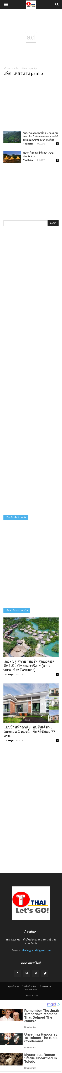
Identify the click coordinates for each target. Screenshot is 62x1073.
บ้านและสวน (45, 986)
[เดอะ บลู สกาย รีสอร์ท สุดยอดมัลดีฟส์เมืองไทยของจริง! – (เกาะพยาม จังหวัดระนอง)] (31, 637)
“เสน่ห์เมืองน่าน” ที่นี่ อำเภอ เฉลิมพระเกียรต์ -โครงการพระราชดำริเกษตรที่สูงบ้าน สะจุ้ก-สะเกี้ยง (40, 136)
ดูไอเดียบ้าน (13, 986)
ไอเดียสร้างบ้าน (29, 986)
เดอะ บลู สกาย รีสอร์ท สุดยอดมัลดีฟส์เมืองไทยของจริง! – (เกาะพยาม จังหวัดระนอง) (28, 665)
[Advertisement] (31, 105)
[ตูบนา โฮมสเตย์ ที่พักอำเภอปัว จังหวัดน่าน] (12, 157)
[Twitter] (45, 973)
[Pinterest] (35, 973)
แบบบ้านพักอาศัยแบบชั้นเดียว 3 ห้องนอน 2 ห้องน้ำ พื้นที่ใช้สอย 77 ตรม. (29, 731)
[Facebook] (17, 973)
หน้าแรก (7, 68)
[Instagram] (26, 973)
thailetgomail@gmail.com (36, 950)
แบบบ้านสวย (31, 989)
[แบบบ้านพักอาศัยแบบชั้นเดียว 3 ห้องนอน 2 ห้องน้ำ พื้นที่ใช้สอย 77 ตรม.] (31, 703)
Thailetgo (28, 143)
